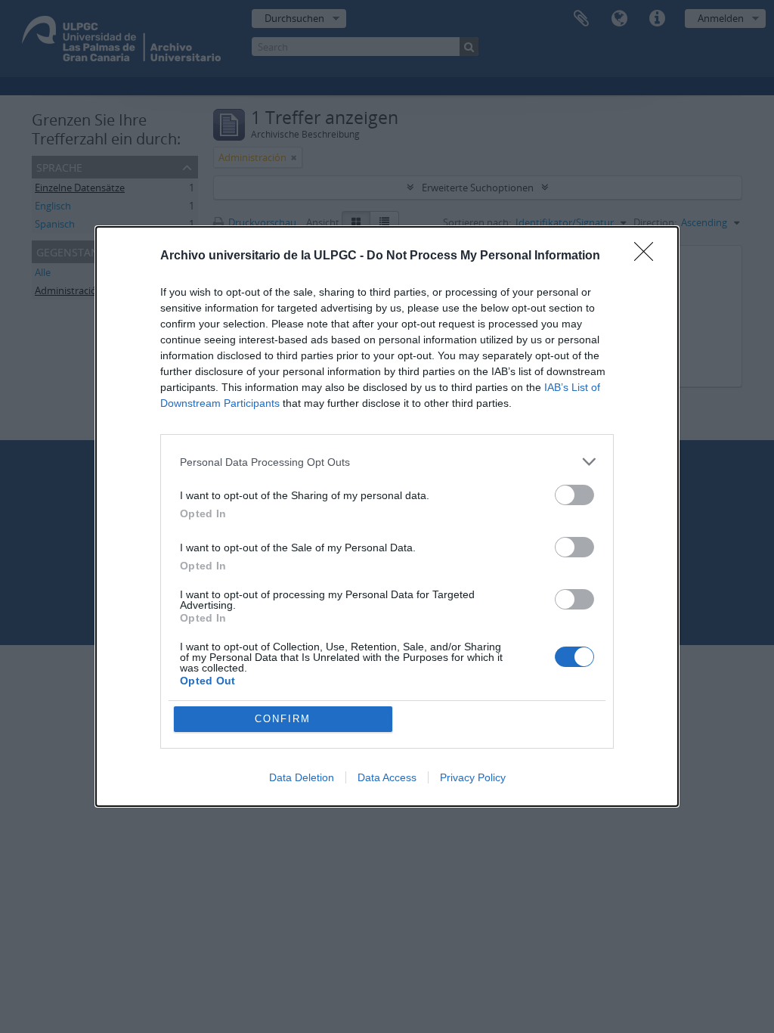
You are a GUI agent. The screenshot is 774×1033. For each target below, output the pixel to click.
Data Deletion (301, 777)
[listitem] (387, 462)
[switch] (574, 495)
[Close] (648, 256)
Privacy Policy (473, 777)
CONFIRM (283, 718)
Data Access (387, 777)
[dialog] (387, 516)
